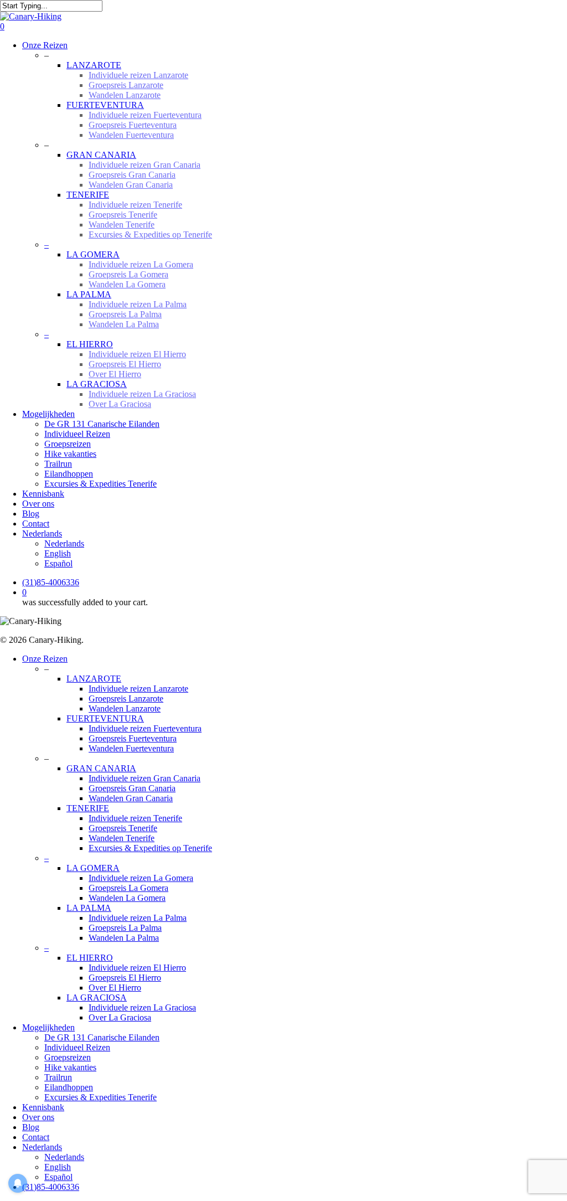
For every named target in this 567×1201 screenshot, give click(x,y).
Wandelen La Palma (124, 937)
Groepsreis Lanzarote (126, 698)
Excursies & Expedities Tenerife (100, 1097)
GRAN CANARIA (101, 768)
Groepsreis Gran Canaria (132, 788)
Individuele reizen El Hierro (137, 967)
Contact (35, 1137)
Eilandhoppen (68, 1087)
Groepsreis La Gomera (128, 888)
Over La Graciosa (120, 1017)
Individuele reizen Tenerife (135, 818)
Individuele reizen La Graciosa (142, 1007)
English (57, 1167)
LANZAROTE (93, 678)
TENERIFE (87, 808)
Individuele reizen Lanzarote (138, 688)
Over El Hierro (115, 987)
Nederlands (42, 1147)
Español (58, 1177)
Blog (30, 1127)
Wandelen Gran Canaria (131, 798)
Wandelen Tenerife (121, 838)
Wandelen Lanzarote (125, 708)
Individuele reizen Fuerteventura (145, 728)
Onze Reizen (45, 658)
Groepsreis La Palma (125, 927)
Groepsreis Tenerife (123, 828)
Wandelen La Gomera (127, 898)
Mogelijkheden (48, 1027)
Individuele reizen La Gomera (141, 878)
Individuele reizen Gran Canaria (144, 778)
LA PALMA (88, 908)
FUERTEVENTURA (105, 718)
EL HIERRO (89, 957)
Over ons (38, 1117)
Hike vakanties (70, 1067)
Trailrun (58, 1077)
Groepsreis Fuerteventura (133, 738)
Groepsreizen (67, 1057)
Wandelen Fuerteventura (131, 748)
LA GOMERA (93, 868)
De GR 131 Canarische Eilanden (101, 1037)
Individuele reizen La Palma (138, 917)
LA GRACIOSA (96, 997)
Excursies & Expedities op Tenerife (150, 848)
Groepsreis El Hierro (125, 977)
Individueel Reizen (77, 1047)
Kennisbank (43, 1107)
